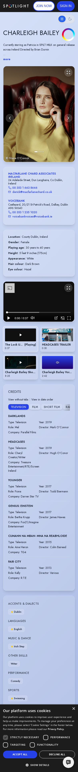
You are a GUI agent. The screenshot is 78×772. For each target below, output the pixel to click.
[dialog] (39, 738)
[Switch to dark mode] (66, 18)
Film (35, 407)
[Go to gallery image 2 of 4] (39, 151)
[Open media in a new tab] (56, 318)
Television (18, 407)
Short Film (52, 407)
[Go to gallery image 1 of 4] (36, 151)
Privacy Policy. (56, 729)
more (6, 59)
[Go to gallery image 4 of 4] (43, 151)
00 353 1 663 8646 (24, 188)
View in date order (42, 399)
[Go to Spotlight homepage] (16, 6)
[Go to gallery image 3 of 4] (41, 151)
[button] (66, 6)
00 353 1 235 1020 (24, 212)
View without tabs (18, 399)
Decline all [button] (57, 754)
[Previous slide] (10, 118)
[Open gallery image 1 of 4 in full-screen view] (39, 114)
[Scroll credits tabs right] (66, 407)
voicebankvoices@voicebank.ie (32, 216)
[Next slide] (68, 118)
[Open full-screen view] (68, 72)
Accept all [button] (20, 754)
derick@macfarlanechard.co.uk (32, 192)
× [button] (73, 708)
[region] (38, 302)
